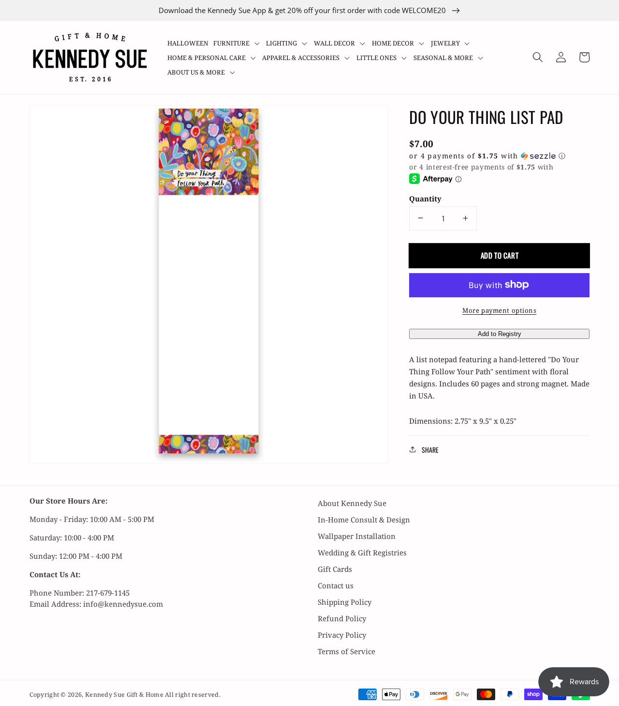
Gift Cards (335, 569)
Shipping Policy (344, 602)
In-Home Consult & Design (364, 519)
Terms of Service (346, 651)
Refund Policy (342, 618)
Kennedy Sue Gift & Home (125, 695)
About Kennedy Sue (352, 503)
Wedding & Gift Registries (362, 552)
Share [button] (430, 449)
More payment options (499, 310)
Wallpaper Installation (357, 536)
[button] (237, 43)
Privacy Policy (342, 635)
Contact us (336, 585)
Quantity (425, 198)
